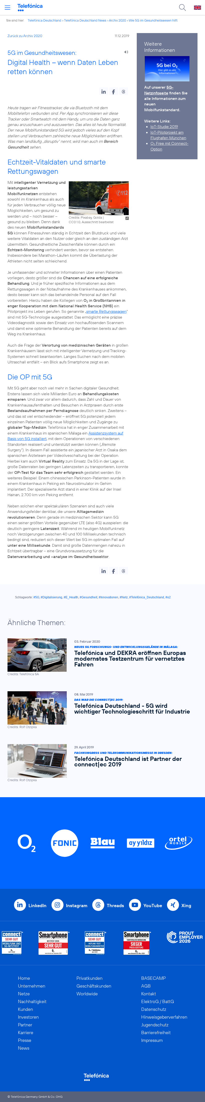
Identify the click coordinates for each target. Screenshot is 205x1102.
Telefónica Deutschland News (85, 20)
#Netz (124, 597)
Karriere (25, 1032)
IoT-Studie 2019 (164, 126)
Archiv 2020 (117, 20)
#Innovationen (108, 597)
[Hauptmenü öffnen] (7, 7)
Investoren (28, 1017)
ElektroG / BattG (157, 1001)
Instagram (76, 905)
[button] (103, 91)
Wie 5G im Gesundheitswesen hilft (153, 20)
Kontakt (148, 994)
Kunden (25, 1009)
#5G (36, 597)
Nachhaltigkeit (32, 1001)
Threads (115, 905)
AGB (146, 986)
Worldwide (87, 994)
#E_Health (71, 597)
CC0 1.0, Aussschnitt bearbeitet (91, 222)
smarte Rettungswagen (106, 311)
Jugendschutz (154, 1025)
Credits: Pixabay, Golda (85, 217)
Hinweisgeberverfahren (164, 1017)
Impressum (152, 1040)
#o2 (168, 597)
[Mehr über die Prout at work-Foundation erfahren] (184, 943)
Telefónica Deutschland (44, 20)
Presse (24, 1040)
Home (24, 978)
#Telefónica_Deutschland (146, 597)
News (23, 1048)
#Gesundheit (88, 597)
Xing (186, 905)
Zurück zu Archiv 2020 (25, 36)
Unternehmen (31, 986)
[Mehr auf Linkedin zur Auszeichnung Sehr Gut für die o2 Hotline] (95, 943)
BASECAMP (153, 978)
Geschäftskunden (93, 986)
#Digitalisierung (51, 597)
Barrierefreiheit (156, 1032)
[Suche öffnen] (182, 7)
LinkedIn (37, 905)
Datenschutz (153, 1009)
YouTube (153, 905)
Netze (24, 994)
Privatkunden (89, 978)
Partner (25, 1025)
